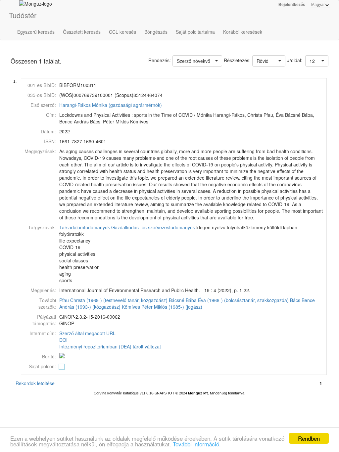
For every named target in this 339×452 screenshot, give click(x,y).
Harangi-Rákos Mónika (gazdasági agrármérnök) (110, 105)
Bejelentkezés (291, 4)
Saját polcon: (42, 366)
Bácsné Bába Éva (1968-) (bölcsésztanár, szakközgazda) (229, 300)
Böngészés (156, 31)
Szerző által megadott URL (87, 333)
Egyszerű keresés (36, 31)
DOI (63, 340)
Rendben (309, 438)
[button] (316, 61)
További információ (196, 444)
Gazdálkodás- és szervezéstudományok (153, 227)
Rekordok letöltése (35, 383)
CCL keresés (122, 31)
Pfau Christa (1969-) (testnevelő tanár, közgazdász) (113, 300)
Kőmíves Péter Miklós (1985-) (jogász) (162, 306)
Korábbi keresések (242, 31)
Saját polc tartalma (195, 31)
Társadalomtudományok (84, 227)
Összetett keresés (82, 31)
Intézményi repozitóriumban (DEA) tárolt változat (110, 346)
